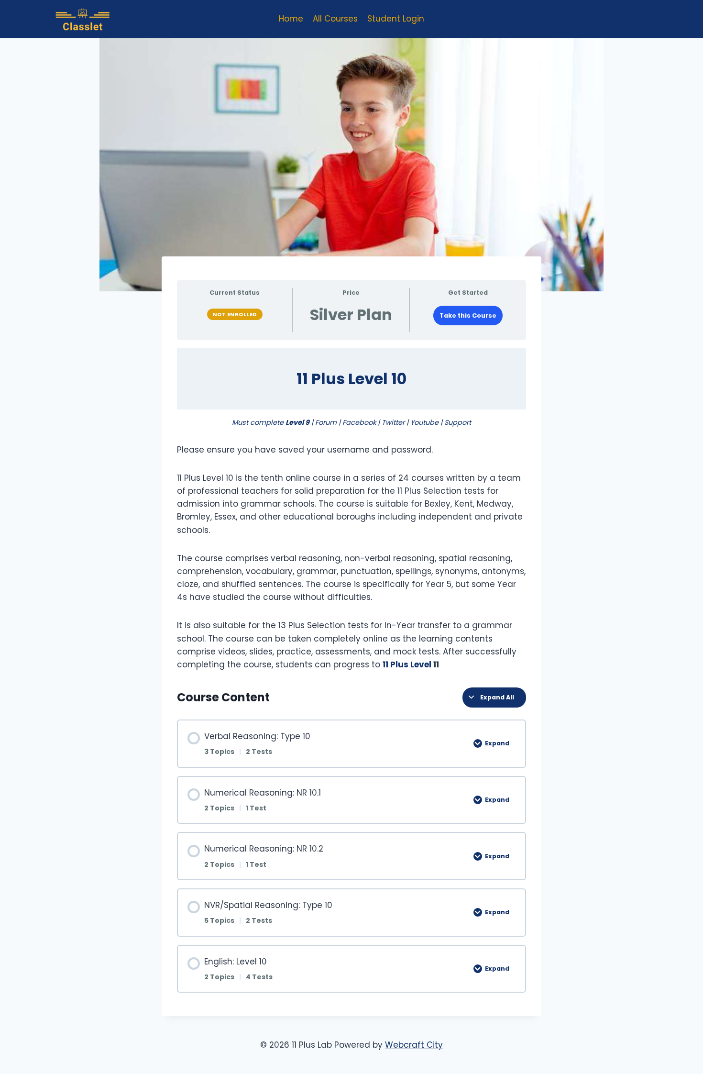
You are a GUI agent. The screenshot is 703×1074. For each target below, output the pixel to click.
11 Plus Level (408, 664)
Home (291, 18)
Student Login (395, 18)
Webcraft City (414, 1045)
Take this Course (467, 315)
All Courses (335, 18)
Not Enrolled (235, 314)
